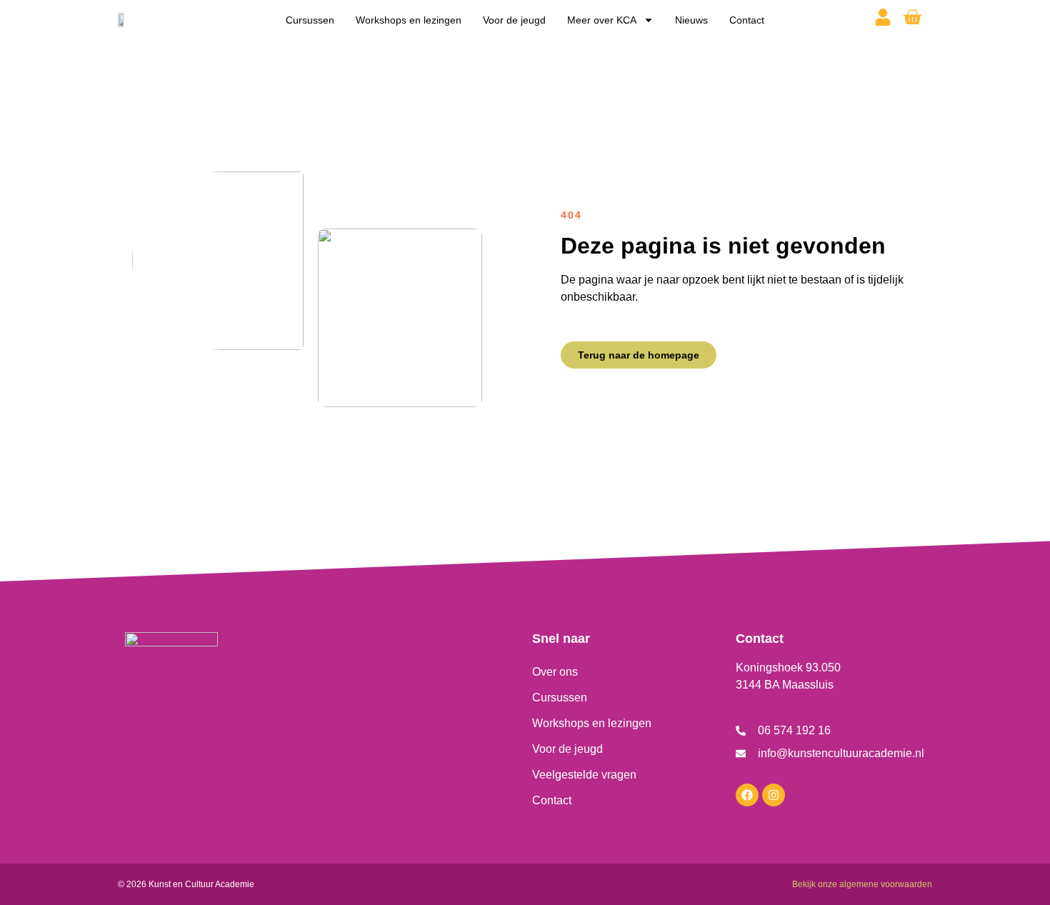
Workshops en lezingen (408, 20)
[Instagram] (773, 795)
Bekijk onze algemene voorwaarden (862, 884)
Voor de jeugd (514, 20)
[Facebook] (747, 795)
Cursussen (310, 20)
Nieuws (691, 20)
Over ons (555, 672)
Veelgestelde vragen (584, 775)
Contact (746, 20)
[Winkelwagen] (912, 17)
